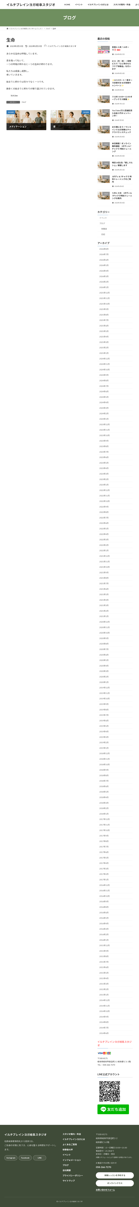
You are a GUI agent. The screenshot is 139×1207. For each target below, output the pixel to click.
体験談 (104, 229)
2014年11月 (104, 1006)
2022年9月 (104, 507)
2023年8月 (104, 446)
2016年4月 (104, 923)
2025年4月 (104, 336)
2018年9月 (104, 770)
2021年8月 (104, 578)
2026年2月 (104, 282)
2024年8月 (104, 380)
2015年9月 (104, 951)
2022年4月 (104, 534)
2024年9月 (104, 375)
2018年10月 (104, 764)
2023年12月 (104, 424)
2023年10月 (104, 435)
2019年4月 (104, 731)
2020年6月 (104, 655)
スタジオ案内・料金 (72, 1134)
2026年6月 (104, 260)
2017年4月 (104, 863)
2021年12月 (104, 556)
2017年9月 (104, 836)
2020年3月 (104, 671)
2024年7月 (104, 386)
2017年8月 (104, 841)
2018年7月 (104, 781)
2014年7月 (104, 1028)
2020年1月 (104, 682)
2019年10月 (104, 699)
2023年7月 (104, 452)
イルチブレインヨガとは (74, 1139)
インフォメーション (72, 1160)
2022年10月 (104, 501)
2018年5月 (104, 792)
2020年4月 (104, 666)
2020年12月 (104, 622)
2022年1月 (104, 550)
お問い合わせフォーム (105, 1190)
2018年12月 (104, 753)
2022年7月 (104, 517)
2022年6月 (104, 523)
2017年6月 (104, 852)
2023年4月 (104, 468)
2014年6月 (104, 1033)
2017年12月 (104, 819)
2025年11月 (104, 298)
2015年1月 (104, 995)
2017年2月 (104, 874)
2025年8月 (104, 315)
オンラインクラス (114, 1183)
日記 (103, 234)
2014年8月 (104, 1022)
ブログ (23, 102)
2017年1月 (104, 879)
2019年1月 (104, 748)
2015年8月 (104, 956)
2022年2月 (104, 545)
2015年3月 (104, 984)
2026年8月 (104, 249)
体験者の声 (68, 1149)
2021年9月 (104, 572)
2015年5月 (104, 973)
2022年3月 (104, 539)
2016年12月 (104, 885)
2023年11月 (104, 430)
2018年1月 (104, 814)
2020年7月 (104, 649)
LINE (40, 1158)
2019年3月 (104, 737)
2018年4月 (104, 797)
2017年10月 (104, 830)
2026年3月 (104, 276)
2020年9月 (104, 638)
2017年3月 (104, 868)
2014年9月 (104, 1017)
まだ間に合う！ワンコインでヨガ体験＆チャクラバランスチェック (121, 129)
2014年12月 (104, 1000)
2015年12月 (104, 945)
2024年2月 (104, 413)
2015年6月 (104, 967)
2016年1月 (104, 940)
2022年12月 (104, 490)
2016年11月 (104, 890)
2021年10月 (104, 567)
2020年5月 (104, 660)
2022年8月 (104, 512)
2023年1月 (104, 485)
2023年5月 (104, 463)
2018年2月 (104, 808)
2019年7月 (104, 715)
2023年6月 (104, 457)
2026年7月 (104, 254)
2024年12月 (104, 358)
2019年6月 (104, 720)
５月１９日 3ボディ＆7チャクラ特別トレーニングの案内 (122, 195)
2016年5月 (104, 918)
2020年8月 (104, 644)
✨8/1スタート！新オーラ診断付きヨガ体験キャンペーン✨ (122, 83)
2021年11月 (104, 561)
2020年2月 (104, 677)
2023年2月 (104, 479)
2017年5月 (104, 858)
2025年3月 (104, 342)
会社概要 (67, 1170)
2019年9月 (104, 704)
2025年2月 (104, 348)
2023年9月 (104, 441)
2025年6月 (104, 326)
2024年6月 (104, 391)
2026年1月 (104, 287)
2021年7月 (104, 583)
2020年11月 (104, 627)
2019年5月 (104, 726)
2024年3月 (104, 408)
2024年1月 (104, 419)
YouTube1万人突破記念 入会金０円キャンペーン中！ (122, 113)
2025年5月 (104, 331)
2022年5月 (104, 528)
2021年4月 (104, 600)
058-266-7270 (103, 1167)
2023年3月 (104, 474)
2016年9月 (104, 901)
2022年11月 (104, 496)
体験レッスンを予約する (114, 1175)
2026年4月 (104, 271)
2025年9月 (104, 309)
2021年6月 (104, 589)
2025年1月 (104, 353)
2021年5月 (104, 594)
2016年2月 (104, 934)
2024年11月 (104, 364)
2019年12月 (104, 687)
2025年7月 (104, 320)
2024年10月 (104, 369)
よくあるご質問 (70, 1144)
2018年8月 (104, 775)
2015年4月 (104, 978)
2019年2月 (104, 742)
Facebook (25, 1158)
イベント (103, 218)
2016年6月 (104, 912)
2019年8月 (104, 709)
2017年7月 (104, 847)
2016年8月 (104, 907)
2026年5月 (104, 265)
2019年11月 (104, 693)
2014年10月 (104, 1011)
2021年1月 (104, 616)
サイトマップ (69, 1180)
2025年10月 (104, 304)
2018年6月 (104, 786)
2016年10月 (104, 896)
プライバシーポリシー (73, 1175)
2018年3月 (104, 803)
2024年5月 (104, 397)
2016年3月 (104, 929)
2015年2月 (104, 989)
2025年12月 (104, 293)
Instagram (11, 1158)
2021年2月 (104, 611)
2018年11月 (104, 759)
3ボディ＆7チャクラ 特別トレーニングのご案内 (122, 179)
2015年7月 (104, 962)
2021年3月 (104, 605)
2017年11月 (104, 825)
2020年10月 (104, 633)
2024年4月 (104, 402)
